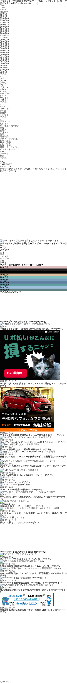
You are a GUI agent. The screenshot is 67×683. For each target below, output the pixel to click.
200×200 (4, 33)
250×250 (4, 42)
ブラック (4, 78)
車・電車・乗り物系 (9, 125)
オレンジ (4, 89)
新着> (3, 168)
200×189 (4, 31)
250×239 (4, 40)
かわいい (4, 106)
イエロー (4, 100)
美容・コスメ (6, 121)
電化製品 (4, 136)
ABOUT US (5, 166)
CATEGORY (6, 164)
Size (2, 5)
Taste (2, 9)
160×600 (4, 27)
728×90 (4, 72)
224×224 (4, 35)
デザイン (4, 132)
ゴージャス (5, 108)
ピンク (3, 91)
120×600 (4, 20)
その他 (3, 74)
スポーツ (4, 153)
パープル (4, 93)
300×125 (4, 46)
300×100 (4, 44)
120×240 (4, 18)
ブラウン (4, 83)
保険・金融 (5, 145)
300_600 (4, 250)
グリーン (4, 87)
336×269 (4, 57)
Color (2, 7)
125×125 (4, 22)
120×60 (4, 14)
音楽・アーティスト (9, 147)
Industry (4, 12)
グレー (3, 85)
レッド (3, 95)
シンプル (4, 115)
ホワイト (4, 98)
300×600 (4, 55)
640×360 (4, 70)
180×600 (4, 29)
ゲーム (3, 151)
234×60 (4, 37)
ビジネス (4, 123)
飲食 (2, 128)
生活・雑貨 (5, 143)
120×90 (4, 16)
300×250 (4, 52)
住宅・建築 (5, 141)
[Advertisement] (33, 205)
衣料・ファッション (9, 138)
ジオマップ (6, 681)
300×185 (4, 48)
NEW (2, 162)
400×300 (4, 63)
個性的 (3, 113)
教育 (2, 134)
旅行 (2, 156)
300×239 (4, 50)
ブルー (3, 80)
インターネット (7, 149)
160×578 (4, 24)
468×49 (4, 65)
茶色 (2, 254)
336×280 (4, 59)
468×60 (4, 67)
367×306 (4, 61)
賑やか (3, 110)
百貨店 (3, 130)
